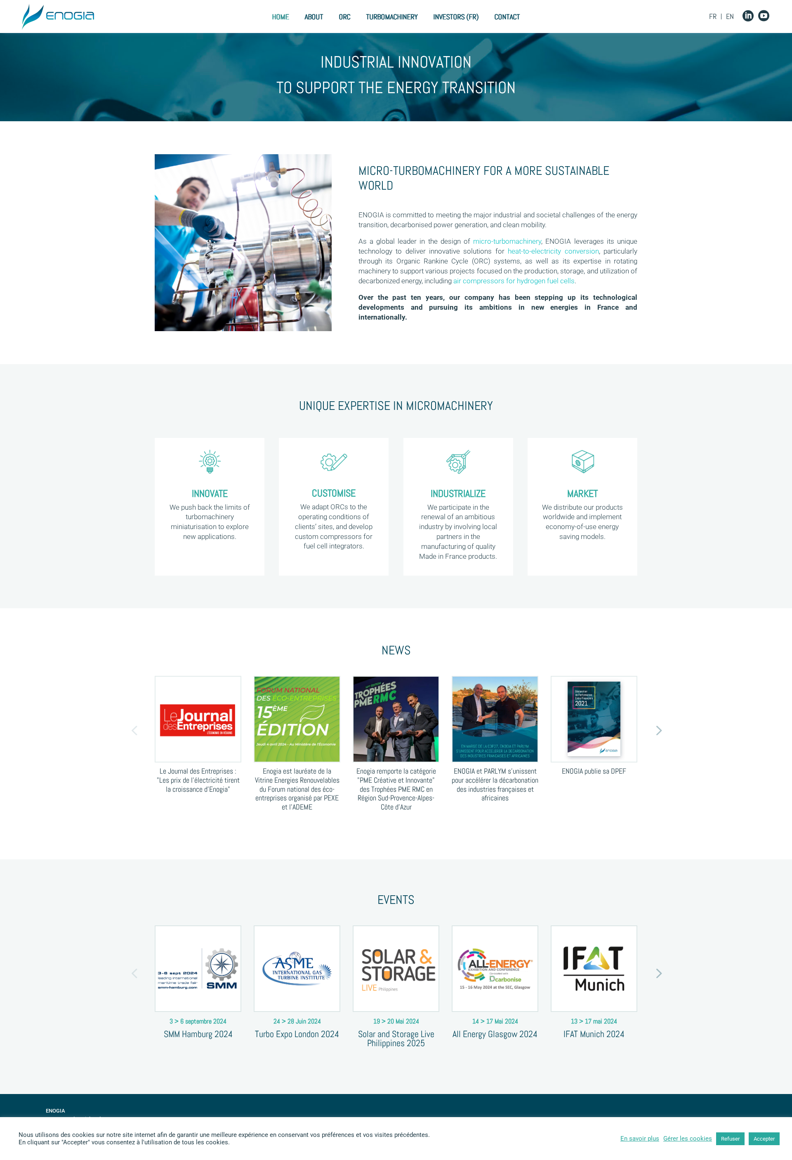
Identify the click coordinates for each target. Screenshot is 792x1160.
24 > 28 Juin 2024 (297, 1021)
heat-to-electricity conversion (553, 251)
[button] (134, 730)
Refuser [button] (730, 1139)
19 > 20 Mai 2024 (396, 1021)
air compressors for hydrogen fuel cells (514, 281)
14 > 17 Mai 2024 (495, 1021)
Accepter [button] (764, 1139)
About (313, 17)
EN (730, 16)
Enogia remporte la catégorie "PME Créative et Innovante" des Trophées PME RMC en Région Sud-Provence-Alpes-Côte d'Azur (396, 788)
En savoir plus (639, 1138)
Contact (507, 17)
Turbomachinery (391, 17)
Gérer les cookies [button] (687, 1138)
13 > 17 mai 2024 (594, 1021)
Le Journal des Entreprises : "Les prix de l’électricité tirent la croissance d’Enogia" (198, 779)
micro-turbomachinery (507, 241)
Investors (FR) (455, 17)
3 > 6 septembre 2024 (198, 1021)
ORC (344, 17)
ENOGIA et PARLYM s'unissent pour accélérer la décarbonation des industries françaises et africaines (495, 784)
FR (713, 16)
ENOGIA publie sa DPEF (594, 771)
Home (280, 17)
